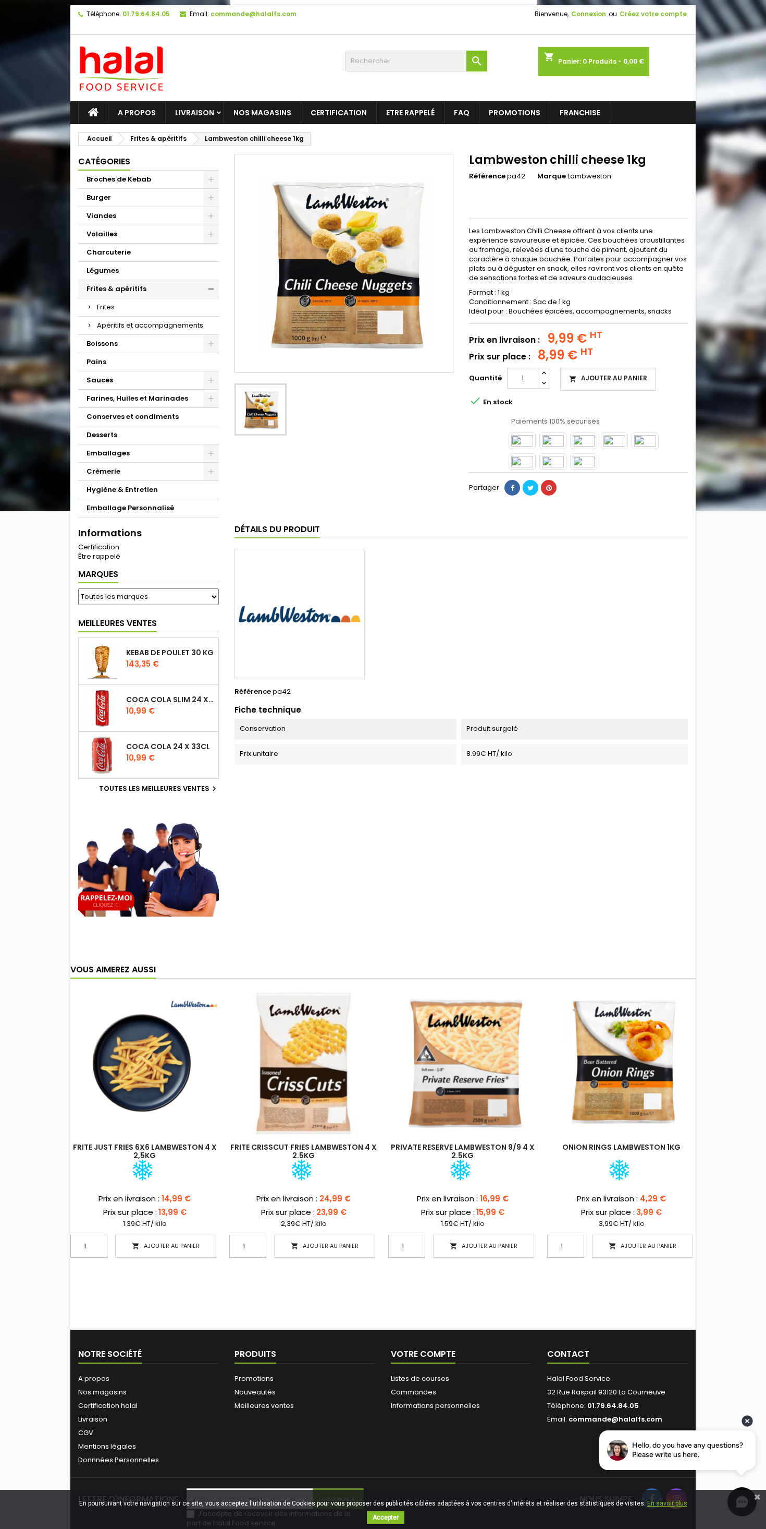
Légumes (103, 270)
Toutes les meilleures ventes (159, 788)
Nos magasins (262, 112)
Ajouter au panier (608, 378)
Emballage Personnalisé (130, 508)
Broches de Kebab (119, 179)
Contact (568, 1354)
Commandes (413, 1392)
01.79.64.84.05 (146, 13)
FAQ (462, 112)
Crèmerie (103, 471)
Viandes (101, 216)
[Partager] (512, 488)
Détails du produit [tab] (277, 529)
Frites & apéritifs (116, 289)
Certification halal (108, 1406)
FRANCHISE (580, 112)
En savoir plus (667, 1503)
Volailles (102, 234)
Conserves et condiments (133, 417)
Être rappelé (99, 556)
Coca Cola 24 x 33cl (168, 746)
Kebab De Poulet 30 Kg (170, 652)
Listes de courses (420, 1378)
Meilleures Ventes (117, 623)
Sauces (100, 380)
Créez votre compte (653, 13)
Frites (106, 307)
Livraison (194, 112)
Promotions (514, 112)
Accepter (386, 1517)
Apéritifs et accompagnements (150, 325)
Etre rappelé (410, 112)
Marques (98, 574)
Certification (339, 112)
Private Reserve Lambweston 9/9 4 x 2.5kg (463, 1151)
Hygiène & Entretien (122, 490)
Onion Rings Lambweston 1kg (621, 1147)
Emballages (108, 453)
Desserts (102, 435)
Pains (96, 362)
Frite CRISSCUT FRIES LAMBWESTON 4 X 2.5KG (303, 1151)
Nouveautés (255, 1392)
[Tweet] (530, 488)
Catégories (104, 161)
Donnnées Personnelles (118, 1460)
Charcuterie (109, 252)
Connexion (588, 13)
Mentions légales (107, 1446)
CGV (85, 1433)
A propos (137, 112)
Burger (99, 197)
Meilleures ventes (264, 1406)
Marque (551, 176)
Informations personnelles (435, 1406)
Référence (487, 176)
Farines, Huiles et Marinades (137, 398)
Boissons (102, 343)
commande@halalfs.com (253, 13)
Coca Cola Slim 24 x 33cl (170, 699)
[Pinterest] (549, 488)
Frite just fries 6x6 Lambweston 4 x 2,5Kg (145, 1151)
